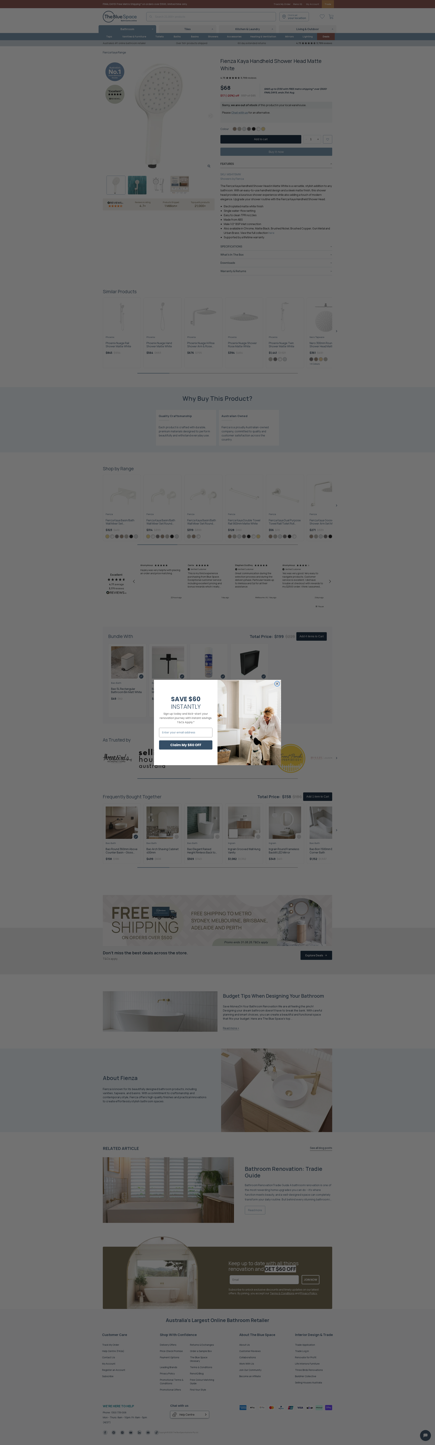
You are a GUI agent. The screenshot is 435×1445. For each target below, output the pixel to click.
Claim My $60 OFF (185, 745)
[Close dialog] (277, 683)
